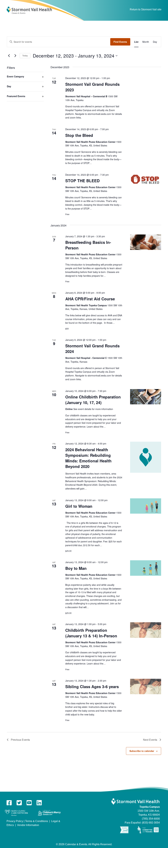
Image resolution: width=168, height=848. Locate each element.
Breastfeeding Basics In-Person (88, 245)
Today (25, 55)
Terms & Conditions (36, 821)
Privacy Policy (15, 821)
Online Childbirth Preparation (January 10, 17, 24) (93, 399)
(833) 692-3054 (151, 822)
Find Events (120, 41)
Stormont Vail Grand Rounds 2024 (92, 348)
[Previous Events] (9, 56)
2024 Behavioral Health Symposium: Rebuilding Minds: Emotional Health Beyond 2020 (88, 458)
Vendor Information (28, 825)
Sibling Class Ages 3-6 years (92, 686)
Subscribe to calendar (141, 751)
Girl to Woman (78, 506)
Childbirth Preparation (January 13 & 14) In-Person (91, 633)
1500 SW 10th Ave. (148, 810)
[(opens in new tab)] (16, 812)
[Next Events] (15, 56)
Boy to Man (76, 568)
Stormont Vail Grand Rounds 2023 (92, 87)
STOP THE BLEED (82, 180)
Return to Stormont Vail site (145, 9)
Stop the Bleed (79, 135)
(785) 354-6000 (151, 818)
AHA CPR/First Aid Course (90, 299)
